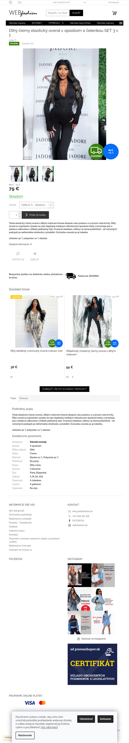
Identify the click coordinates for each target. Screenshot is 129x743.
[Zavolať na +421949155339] (13, 2)
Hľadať (76, 13)
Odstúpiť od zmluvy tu (20, 550)
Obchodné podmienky (20, 514)
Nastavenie (25, 735)
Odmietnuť (86, 718)
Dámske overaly (38, 442)
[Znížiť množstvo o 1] (20, 217)
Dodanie (13, 526)
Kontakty (13, 534)
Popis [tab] (13, 398)
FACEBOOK (78, 520)
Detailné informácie (19, 244)
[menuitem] (17, 23)
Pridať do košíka (37, 215)
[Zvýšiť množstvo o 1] (20, 213)
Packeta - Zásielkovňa (20, 522)
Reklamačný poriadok (20, 518)
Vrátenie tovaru (17, 530)
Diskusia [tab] (23, 398)
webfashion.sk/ (80, 525)
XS (67, 377)
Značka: (28, 43)
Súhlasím (105, 718)
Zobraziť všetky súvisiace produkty (64, 389)
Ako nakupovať (61, 2)
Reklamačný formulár (20, 545)
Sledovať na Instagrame (93, 638)
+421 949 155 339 (80, 516)
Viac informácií (49, 727)
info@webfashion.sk (82, 511)
